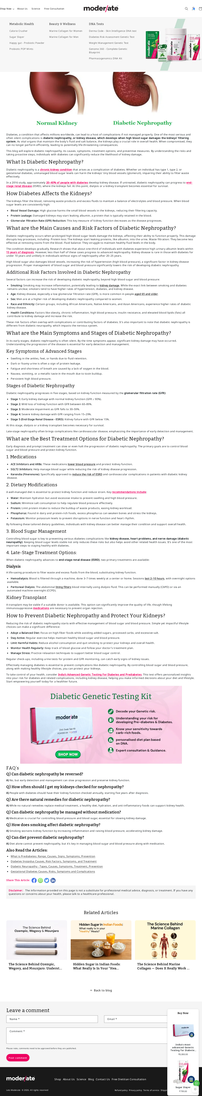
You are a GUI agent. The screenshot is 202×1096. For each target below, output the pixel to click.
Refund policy (121, 1090)
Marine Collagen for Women (65, 30)
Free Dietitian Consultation (129, 1079)
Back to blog (103, 990)
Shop (57, 1079)
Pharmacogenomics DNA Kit (105, 58)
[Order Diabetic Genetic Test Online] (101, 763)
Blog (91, 1079)
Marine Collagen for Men (64, 36)
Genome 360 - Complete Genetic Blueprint (108, 50)
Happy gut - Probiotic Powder (26, 42)
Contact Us (103, 1079)
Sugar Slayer (16, 36)
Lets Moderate (13, 1090)
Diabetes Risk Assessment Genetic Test (111, 36)
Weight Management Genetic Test (108, 42)
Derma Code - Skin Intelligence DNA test (112, 30)
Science (36, 8)
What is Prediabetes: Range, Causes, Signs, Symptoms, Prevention (53, 856)
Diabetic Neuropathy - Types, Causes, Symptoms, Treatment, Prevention (57, 866)
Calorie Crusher (18, 30)
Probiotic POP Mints (21, 48)
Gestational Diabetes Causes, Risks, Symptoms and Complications (53, 871)
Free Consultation (54, 8)
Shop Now (6, 8)
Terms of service (151, 1090)
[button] (186, 8)
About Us (22, 8)
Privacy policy (135, 1090)
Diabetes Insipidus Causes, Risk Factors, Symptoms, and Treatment (54, 861)
